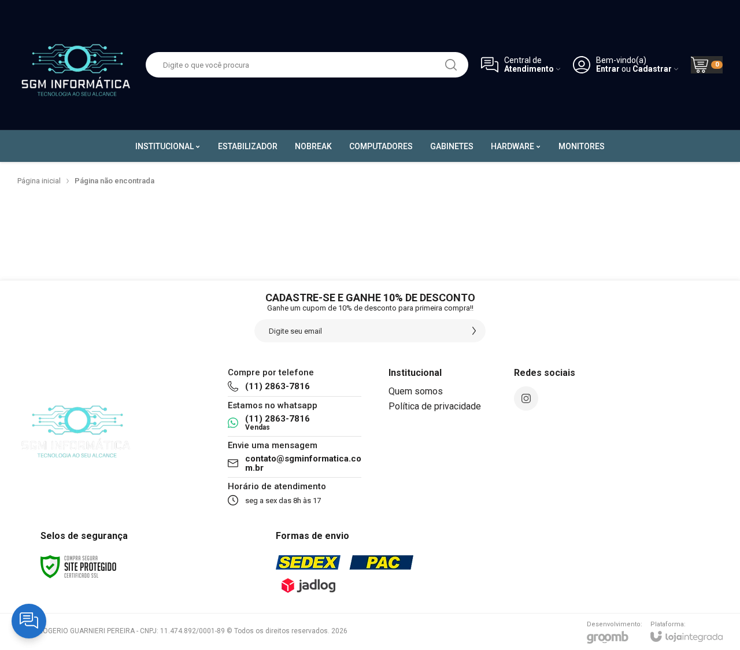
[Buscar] (451, 64)
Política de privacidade (434, 406)
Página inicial (39, 180)
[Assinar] (474, 330)
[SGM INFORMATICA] (75, 65)
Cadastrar (652, 69)
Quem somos (415, 391)
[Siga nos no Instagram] (526, 398)
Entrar (608, 69)
